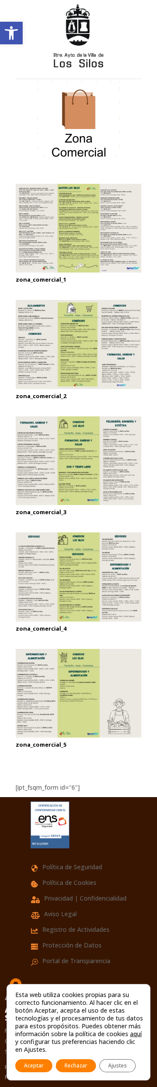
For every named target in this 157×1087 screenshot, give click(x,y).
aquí (136, 1034)
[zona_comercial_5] (78, 735)
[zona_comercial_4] (78, 619)
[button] (11, 33)
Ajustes (117, 1065)
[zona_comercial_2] (78, 386)
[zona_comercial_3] (78, 503)
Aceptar (34, 1065)
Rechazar (76, 1065)
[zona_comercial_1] (78, 270)
